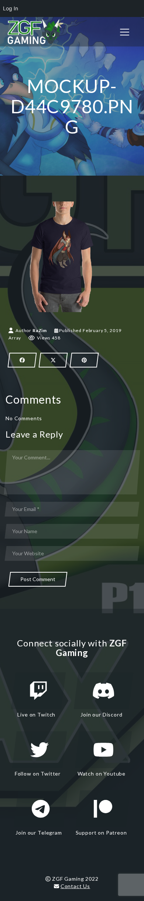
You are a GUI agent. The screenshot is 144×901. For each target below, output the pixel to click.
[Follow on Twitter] (39, 749)
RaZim (39, 330)
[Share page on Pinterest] (84, 360)
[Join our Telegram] (40, 808)
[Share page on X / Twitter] (53, 360)
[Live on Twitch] (38, 690)
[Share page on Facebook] (22, 360)
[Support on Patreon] (103, 808)
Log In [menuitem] (10, 8)
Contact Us (75, 886)
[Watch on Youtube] (103, 749)
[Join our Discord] (103, 690)
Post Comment (37, 579)
